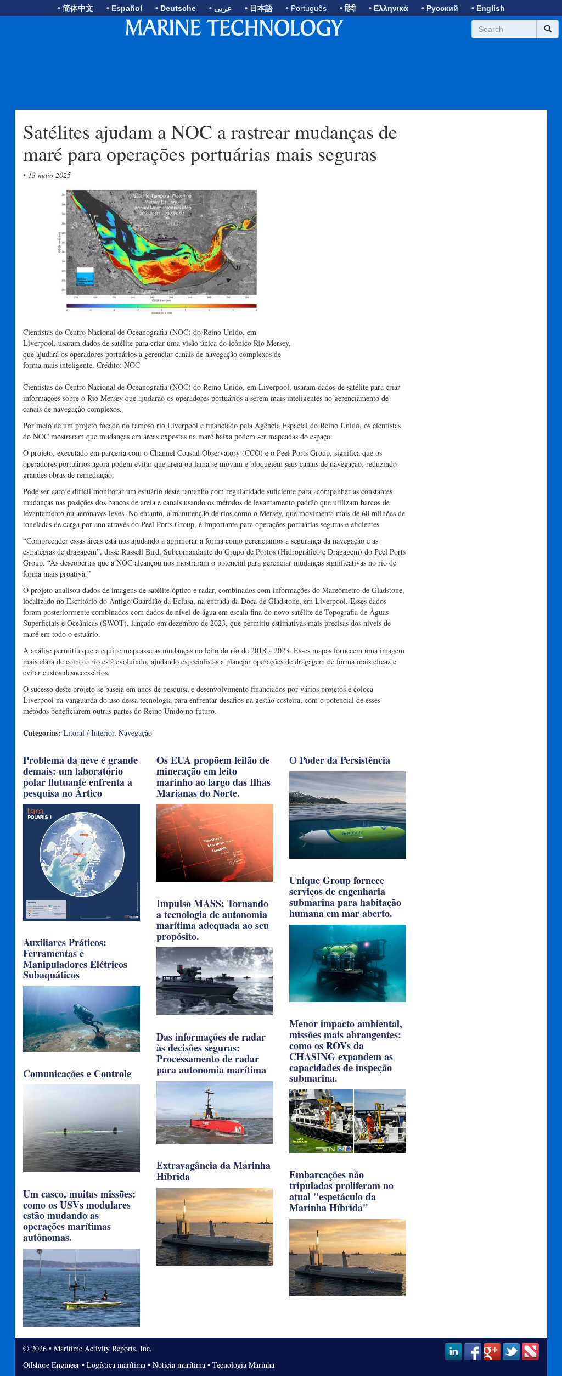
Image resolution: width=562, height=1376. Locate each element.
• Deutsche (175, 8)
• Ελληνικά (388, 8)
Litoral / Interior (88, 733)
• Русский (440, 8)
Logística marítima (116, 1365)
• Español (124, 8)
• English (488, 8)
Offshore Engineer (51, 1365)
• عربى (220, 8)
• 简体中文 (75, 8)
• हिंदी (348, 8)
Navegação (135, 733)
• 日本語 (259, 8)
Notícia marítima (179, 1365)
